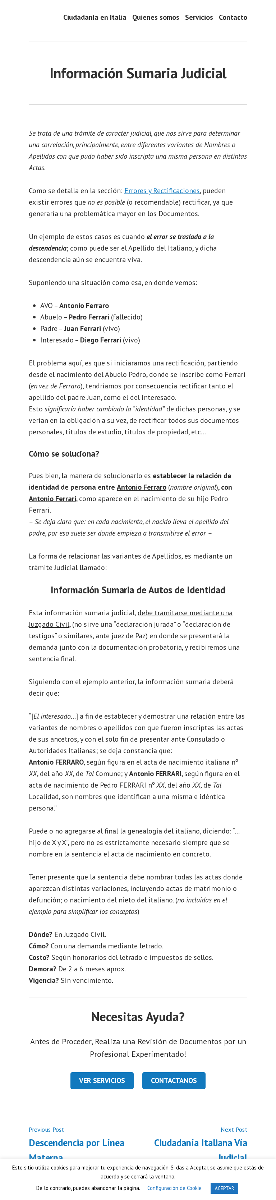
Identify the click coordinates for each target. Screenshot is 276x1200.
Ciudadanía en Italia (94, 17)
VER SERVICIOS (102, 1080)
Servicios (199, 17)
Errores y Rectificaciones (162, 190)
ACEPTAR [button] (224, 1188)
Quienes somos (155, 17)
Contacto (233, 17)
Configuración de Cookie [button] (174, 1188)
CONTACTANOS (174, 1080)
